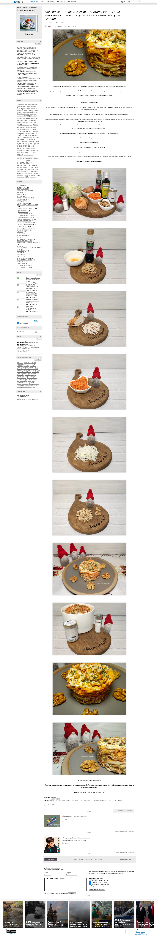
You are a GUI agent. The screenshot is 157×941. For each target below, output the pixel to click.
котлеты (36, 141)
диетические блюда (31, 127)
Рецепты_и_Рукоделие (24, 350)
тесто (19, 177)
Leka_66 (19, 367)
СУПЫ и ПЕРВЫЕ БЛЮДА (25, 224)
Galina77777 (32, 363)
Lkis (24, 367)
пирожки (26, 155)
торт (22, 177)
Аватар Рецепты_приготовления (28, 23)
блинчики (19, 104)
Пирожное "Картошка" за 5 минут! (31, 308)
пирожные (30, 155)
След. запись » (98, 859)
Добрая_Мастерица (33, 342)
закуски (20, 133)
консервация (29, 141)
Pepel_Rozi (24, 369)
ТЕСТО (19, 237)
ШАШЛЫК (20, 254)
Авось (61, 1)
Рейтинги (51, 1)
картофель (21, 141)
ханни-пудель (30, 387)
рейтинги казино (21, 160)
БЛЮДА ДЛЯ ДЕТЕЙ (23, 230)
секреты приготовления (27, 169)
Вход (42, 1)
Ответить (118, 831)
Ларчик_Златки (21, 378)
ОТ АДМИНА (21, 263)
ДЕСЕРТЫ (20, 192)
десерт (35, 125)
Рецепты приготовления (18, 10)
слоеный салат (30, 175)
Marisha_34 (34, 367)
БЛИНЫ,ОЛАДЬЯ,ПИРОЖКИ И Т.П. (27, 205)
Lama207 (26, 366)
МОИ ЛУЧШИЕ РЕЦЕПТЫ (25, 219)
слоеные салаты (21, 175)
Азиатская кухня (23, 212)
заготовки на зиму (24, 131)
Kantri (26, 364)
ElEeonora (20, 363)
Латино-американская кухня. (27, 217)
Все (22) (38, 274)
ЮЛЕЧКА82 (31, 382)
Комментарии (33, 7)
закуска (35, 131)
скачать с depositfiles (31, 171)
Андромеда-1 (32, 375)
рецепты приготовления (25, 164)
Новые (132, 859)
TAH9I (19, 370)
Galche (26, 363)
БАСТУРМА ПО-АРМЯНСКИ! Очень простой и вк (32, 286)
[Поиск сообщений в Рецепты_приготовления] (36, 320)
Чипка (25, 382)
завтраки (32, 129)
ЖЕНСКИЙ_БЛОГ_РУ (23, 347)
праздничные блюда (86, 800)
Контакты (140, 933)
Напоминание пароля (71, 875)
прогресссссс (33, 385)
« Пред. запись (78, 859)
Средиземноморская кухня (26, 215)
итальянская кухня (27, 137)
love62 (29, 372)
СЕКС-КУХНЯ (21, 262)
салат (29, 168)
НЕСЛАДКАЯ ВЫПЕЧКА (24, 223)
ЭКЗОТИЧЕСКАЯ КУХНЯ (24, 260)
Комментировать (51, 859)
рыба (25, 168)
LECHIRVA (20, 366)
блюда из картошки (31, 106)
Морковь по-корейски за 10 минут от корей (31, 293)
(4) (36, 297)
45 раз (53, 804)
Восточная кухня (23, 210)
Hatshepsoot (21, 364)
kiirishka (19, 372)
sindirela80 (28, 373)
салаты (35, 167)
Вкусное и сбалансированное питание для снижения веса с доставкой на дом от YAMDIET (26, 48)
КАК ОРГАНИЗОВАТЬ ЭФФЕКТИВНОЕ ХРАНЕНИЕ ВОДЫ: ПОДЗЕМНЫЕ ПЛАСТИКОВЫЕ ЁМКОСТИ (28, 79)
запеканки (28, 133)
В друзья (30, 34)
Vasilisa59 (24, 370)
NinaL (19, 369)
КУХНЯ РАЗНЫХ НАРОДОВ (25, 208)
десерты (21, 127)
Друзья (25, 7)
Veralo (34, 370)
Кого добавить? (32, 345)
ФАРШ (19, 252)
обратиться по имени (80, 816)
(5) (36, 290)
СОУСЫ (19, 233)
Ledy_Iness (33, 366)
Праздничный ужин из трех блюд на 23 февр (33, 279)
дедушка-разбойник (70, 838)
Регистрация (34, 1)
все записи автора (70, 26)
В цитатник (131, 831)
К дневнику (88, 859)
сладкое (35, 173)
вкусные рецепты (30, 118)
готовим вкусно (22, 122)
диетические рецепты (23, 129)
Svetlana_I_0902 (33, 369)
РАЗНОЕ (19, 194)
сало (18, 169)
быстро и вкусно (23, 114)
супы (38, 175)
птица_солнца (21, 387)
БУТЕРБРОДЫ (21, 251)
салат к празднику (118, 800)
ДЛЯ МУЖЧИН (21, 235)
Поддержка (122, 2)
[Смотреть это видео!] (21, 280)
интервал (26, 385)
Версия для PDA (140, 932)
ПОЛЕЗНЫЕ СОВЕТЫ (23, 198)
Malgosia (28, 367)
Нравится (120, 810)
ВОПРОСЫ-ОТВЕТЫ (23, 267)
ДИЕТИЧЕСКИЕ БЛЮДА (24, 228)
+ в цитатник (67, 22)
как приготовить (28, 139)
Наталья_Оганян (32, 378)
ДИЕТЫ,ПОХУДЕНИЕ (23, 258)
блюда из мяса (28, 110)
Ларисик (32, 376)
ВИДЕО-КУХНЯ (21, 187)
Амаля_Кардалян (22, 375)
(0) (38, 50)
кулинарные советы (31, 148)
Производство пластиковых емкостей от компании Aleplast (27, 89)
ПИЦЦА (19, 256)
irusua (38, 370)
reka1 (19, 373)
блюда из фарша (27, 112)
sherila (23, 373)
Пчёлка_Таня (32, 379)
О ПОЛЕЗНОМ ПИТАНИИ (25, 239)
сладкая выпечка (24, 173)
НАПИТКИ (20, 232)
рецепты (21, 163)
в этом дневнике (23, 323)
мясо (38, 150)
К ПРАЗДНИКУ (21, 200)
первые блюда (21, 152)
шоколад (33, 177)
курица (33, 150)
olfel (37, 372)
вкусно (20, 118)
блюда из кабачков (27, 104)
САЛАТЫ (20, 196)
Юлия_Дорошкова (22, 384)
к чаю (33, 137)
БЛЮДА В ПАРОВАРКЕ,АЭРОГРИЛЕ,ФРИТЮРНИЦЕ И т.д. (30, 247)
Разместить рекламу (141, 934)
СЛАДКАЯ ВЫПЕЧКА (23, 191)
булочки (34, 112)
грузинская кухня (27, 125)
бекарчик (20, 385)
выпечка (32, 120)
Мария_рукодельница (24, 348)
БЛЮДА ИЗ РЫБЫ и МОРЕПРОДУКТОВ (23, 202)
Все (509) (38, 44)
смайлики (62, 878)
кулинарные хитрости (23, 150)
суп (35, 175)
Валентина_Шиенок (23, 376)
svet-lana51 (35, 373)
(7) (37, 311)
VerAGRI (29, 370)
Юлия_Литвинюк (34, 384)
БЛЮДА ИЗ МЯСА (22, 189)
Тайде (33, 381)
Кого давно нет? (22, 345)
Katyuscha (32, 364)
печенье (29, 153)
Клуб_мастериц (35, 347)
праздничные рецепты (31, 158)
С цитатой (124, 831)
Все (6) (39, 339)
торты (27, 177)
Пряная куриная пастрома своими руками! (32, 301)
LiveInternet (20, 2)
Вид (125, 2)
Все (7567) (38, 360)
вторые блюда (23, 120)
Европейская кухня (24, 213)
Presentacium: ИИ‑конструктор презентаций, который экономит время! (27, 68)
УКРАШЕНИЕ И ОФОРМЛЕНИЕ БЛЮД (28, 243)
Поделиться (129, 810)
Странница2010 (22, 351)
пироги (20, 155)
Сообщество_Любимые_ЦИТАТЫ (27, 399)
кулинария (22, 143)
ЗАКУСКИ (20, 185)
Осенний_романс (22, 379)
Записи (19, 7)
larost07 (24, 372)
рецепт (29, 160)
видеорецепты (30, 116)
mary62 (34, 372)
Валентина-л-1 (68, 816)
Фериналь (20, 382)
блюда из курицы (24, 108)
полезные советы (23, 157)
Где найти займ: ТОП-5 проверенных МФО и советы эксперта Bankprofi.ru (28, 57)
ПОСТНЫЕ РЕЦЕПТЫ (24, 265)
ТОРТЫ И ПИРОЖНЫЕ (24, 241)
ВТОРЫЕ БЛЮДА (22, 226)
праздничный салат (100, 800)
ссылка (83, 819)
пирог (35, 152)
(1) (36, 283)
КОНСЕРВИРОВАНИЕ (24, 221)
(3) (36, 304)
